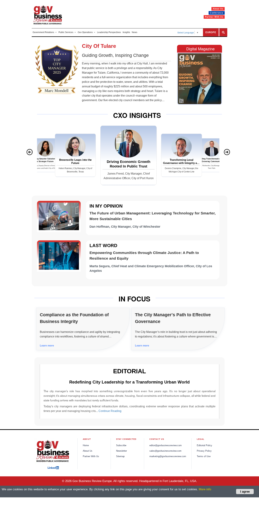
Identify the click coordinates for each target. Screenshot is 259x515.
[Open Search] (223, 32)
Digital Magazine (200, 48)
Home (86, 445)
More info (205, 489)
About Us (87, 451)
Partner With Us (91, 456)
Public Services (65, 32)
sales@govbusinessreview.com (165, 451)
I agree (245, 491)
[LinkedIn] (53, 467)
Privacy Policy (204, 451)
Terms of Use (204, 456)
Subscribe (121, 445)
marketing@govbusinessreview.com (167, 456)
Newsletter (121, 451)
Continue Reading (109, 410)
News (134, 32)
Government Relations (43, 32)
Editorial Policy (204, 445)
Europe (210, 32)
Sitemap (120, 456)
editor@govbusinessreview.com (165, 445)
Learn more (47, 345)
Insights (126, 32)
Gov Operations (85, 32)
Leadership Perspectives (109, 32)
